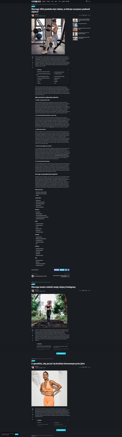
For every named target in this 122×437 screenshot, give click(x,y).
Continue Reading (61, 353)
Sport (33, 6)
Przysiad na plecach (39, 223)
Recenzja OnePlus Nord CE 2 (82, 23)
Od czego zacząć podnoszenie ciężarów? (43, 78)
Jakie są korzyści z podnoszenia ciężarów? (43, 71)
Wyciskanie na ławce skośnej (41, 192)
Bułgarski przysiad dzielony (41, 238)
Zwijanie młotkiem (39, 250)
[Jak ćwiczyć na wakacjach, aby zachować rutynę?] (75, 29)
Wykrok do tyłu (39, 228)
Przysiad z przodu (39, 225)
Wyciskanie (38, 253)
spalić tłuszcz (51, 126)
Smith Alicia (37, 14)
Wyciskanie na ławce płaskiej (41, 193)
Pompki (37, 195)
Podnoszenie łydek (39, 232)
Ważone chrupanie (39, 260)
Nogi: (38, 81)
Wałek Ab (37, 261)
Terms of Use (7, 434)
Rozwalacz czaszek (39, 255)
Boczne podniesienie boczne (41, 215)
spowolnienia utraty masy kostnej (62, 154)
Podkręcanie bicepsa (40, 248)
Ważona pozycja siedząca (40, 263)
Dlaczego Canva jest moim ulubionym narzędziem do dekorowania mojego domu (84, 20)
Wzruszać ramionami (40, 207)
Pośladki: (56, 81)
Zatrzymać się (38, 205)
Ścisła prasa (38, 211)
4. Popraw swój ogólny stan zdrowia (43, 76)
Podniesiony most (39, 240)
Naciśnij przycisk (39, 213)
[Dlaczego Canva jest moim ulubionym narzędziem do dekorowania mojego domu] (75, 20)
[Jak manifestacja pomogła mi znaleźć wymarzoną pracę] (75, 38)
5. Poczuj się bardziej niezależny (59, 76)
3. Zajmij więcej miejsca (58, 73)
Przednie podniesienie (40, 218)
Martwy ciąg (38, 200)
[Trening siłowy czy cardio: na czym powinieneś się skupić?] (75, 34)
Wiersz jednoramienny (40, 203)
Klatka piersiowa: (57, 78)
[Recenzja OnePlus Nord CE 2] (75, 25)
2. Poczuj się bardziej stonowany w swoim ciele (43, 74)
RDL (36, 243)
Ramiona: (56, 79)
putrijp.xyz (36, 1)
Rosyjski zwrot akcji (39, 265)
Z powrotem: (40, 79)
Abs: (55, 83)
